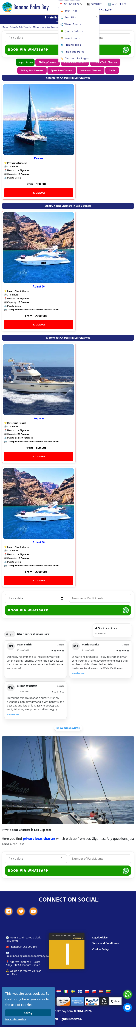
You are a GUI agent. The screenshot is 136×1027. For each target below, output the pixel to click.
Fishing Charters (47, 62)
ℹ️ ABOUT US (117, 4)
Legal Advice (99, 937)
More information (15, 1019)
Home (5, 27)
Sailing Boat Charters (32, 70)
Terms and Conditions (105, 943)
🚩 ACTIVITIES (69, 4)
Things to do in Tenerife (20, 27)
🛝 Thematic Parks (72, 51)
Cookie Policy (100, 949)
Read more (78, 673)
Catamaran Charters (75, 62)
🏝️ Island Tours (70, 38)
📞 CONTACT (103, 10)
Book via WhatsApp (28, 610)
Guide (112, 70)
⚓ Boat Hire (68, 17)
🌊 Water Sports (70, 24)
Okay (28, 1013)
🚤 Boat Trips (69, 10)
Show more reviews (68, 727)
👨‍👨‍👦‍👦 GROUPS (95, 4)
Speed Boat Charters (61, 70)
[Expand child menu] (96, 17)
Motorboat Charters (90, 70)
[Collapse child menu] (81, 4)
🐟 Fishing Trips (70, 44)
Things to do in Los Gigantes (45, 27)
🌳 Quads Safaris (71, 31)
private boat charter (39, 838)
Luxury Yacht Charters (105, 62)
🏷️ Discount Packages (74, 58)
